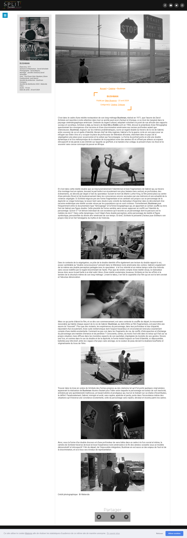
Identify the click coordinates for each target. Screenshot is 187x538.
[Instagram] (182, 5)
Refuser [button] (159, 533)
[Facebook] (165, 5)
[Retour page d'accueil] (12, 5)
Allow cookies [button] (174, 533)
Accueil (103, 88)
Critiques (121, 105)
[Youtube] (171, 5)
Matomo (28, 533)
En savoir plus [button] (113, 533)
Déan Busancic (111, 101)
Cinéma (112, 88)
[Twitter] (176, 5)
